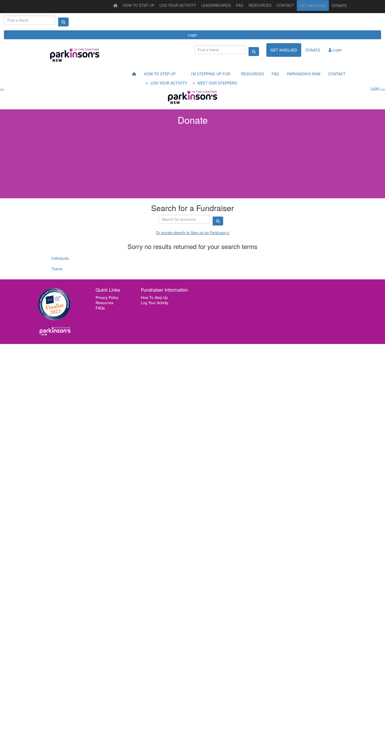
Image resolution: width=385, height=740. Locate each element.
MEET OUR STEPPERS (217, 83)
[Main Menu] (2, 90)
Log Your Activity (154, 302)
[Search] (63, 22)
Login (192, 34)
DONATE (339, 5)
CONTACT (285, 5)
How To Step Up (154, 297)
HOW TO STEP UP (138, 5)
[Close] (383, 90)
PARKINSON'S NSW (303, 73)
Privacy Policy (107, 297)
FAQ (239, 5)
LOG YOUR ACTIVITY (178, 5)
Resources (104, 302)
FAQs (100, 307)
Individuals (60, 258)
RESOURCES (260, 5)
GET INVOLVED (313, 5)
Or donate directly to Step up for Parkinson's (192, 232)
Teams (57, 268)
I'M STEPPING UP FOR (210, 73)
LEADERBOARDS (216, 5)
